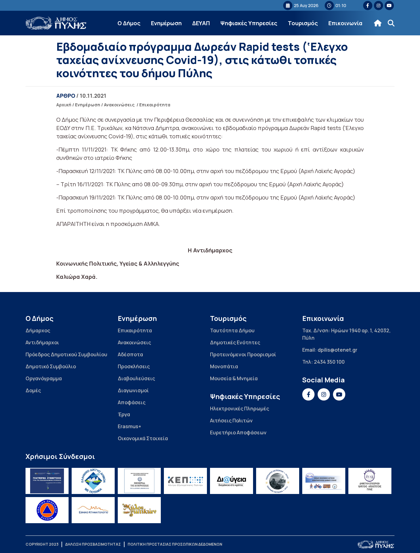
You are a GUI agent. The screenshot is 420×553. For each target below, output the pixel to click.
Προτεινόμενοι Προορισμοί (243, 354)
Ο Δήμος (129, 23)
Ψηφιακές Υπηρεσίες (248, 23)
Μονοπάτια (224, 366)
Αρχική (63, 105)
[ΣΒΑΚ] (323, 481)
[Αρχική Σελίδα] (56, 23)
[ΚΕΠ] (185, 481)
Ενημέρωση (166, 23)
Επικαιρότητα (154, 105)
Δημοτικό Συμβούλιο (51, 366)
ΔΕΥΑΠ (201, 23)
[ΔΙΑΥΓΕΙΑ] (231, 481)
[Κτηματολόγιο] (93, 510)
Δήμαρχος (38, 330)
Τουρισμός (303, 23)
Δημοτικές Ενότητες (235, 342)
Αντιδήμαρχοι (42, 342)
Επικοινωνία (345, 23)
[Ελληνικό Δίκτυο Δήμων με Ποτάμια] (93, 481)
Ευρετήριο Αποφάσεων (238, 432)
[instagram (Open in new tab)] (378, 5)
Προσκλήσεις (134, 366)
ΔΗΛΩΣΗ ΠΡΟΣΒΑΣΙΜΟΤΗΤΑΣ (93, 544)
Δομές (33, 390)
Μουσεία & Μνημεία (234, 378)
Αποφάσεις (131, 402)
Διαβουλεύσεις (136, 378)
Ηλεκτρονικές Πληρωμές (239, 408)
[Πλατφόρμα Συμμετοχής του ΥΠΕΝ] (47, 481)
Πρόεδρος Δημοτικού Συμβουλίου (66, 354)
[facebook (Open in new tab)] (367, 5)
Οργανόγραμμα (44, 378)
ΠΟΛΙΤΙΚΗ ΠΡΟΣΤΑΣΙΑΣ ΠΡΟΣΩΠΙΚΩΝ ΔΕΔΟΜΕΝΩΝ (175, 544)
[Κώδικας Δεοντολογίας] (139, 481)
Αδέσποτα (130, 354)
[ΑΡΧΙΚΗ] (378, 23)
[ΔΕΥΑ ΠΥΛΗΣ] (369, 481)
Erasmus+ (129, 426)
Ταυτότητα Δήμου (232, 330)
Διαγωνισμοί (133, 390)
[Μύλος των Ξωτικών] (139, 510)
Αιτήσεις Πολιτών (231, 420)
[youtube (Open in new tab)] (389, 5)
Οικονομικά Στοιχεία (143, 438)
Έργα (124, 414)
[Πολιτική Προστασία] (47, 510)
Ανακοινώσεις (119, 105)
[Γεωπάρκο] (277, 481)
